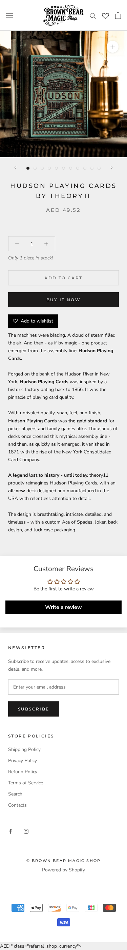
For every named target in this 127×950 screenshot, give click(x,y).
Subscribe (33, 708)
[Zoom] (113, 47)
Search (15, 794)
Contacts (17, 805)
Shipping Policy (24, 749)
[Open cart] (118, 15)
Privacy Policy (22, 760)
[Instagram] (26, 831)
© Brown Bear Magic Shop (63, 860)
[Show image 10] (91, 168)
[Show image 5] (56, 168)
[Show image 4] (49, 168)
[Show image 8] (77, 168)
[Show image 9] (84, 168)
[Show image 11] (99, 168)
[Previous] (15, 167)
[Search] (93, 15)
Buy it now (63, 299)
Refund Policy (22, 772)
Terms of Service (25, 783)
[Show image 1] (27, 168)
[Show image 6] (63, 168)
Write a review (63, 607)
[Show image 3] (42, 168)
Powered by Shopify (63, 870)
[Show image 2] (35, 168)
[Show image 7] (70, 168)
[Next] (112, 167)
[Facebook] (10, 831)
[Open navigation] (9, 15)
